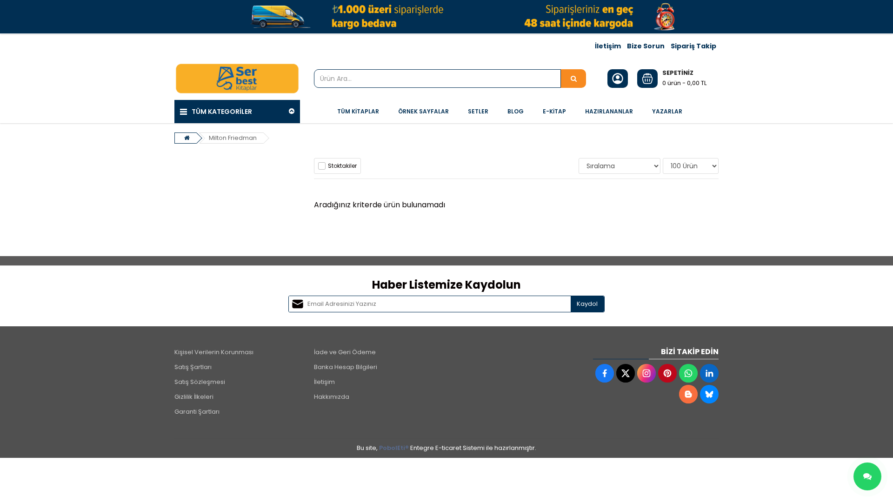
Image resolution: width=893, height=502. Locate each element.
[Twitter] (625, 373)
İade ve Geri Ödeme (345, 352)
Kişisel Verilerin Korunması (213, 352)
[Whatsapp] (688, 373)
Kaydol (587, 303)
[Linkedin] (709, 373)
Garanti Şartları (197, 411)
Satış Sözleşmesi (199, 381)
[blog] (688, 394)
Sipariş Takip (693, 46)
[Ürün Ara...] (573, 78)
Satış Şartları (193, 367)
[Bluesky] (709, 394)
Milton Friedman (233, 137)
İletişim (608, 46)
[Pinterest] (667, 373)
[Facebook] (604, 373)
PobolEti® (394, 447)
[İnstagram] (646, 373)
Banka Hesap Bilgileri (345, 367)
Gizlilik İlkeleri (193, 396)
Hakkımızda (331, 396)
